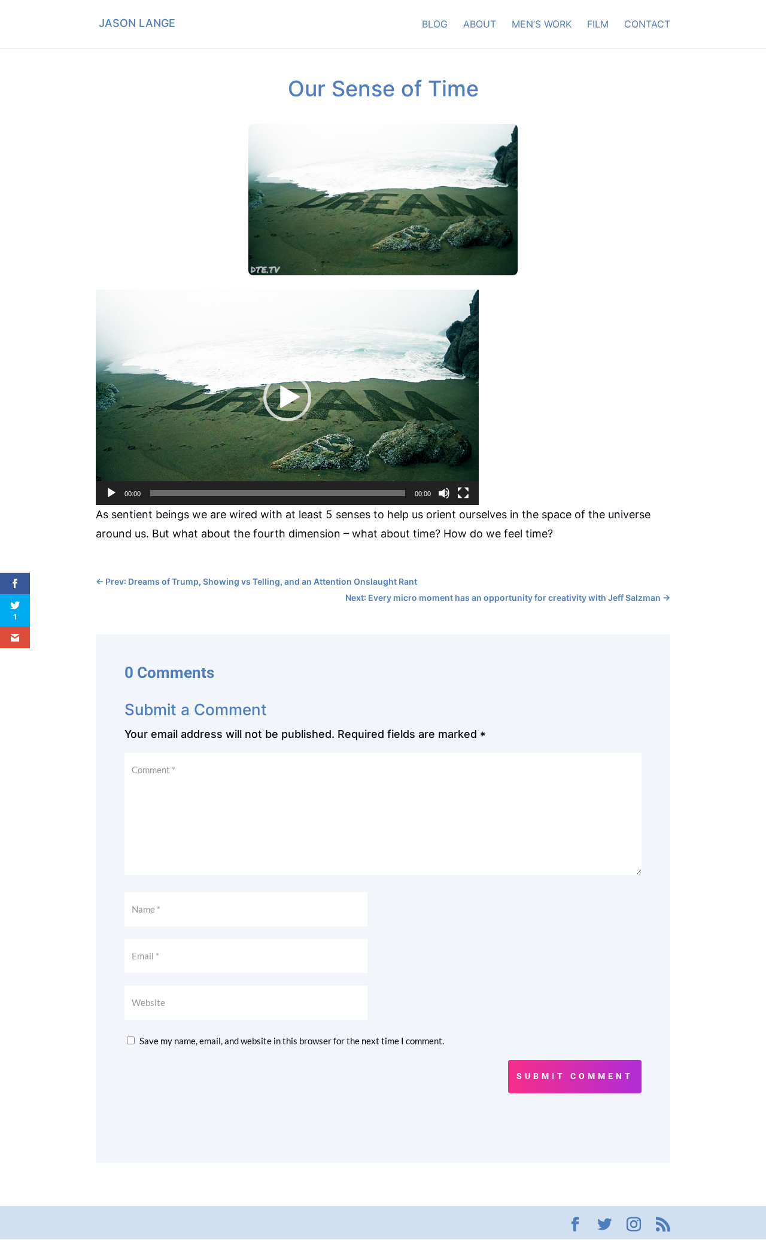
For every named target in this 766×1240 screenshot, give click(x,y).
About (479, 25)
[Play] (111, 493)
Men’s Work (542, 25)
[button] (287, 397)
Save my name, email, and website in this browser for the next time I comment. (291, 1040)
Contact (647, 25)
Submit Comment (574, 1076)
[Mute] (444, 493)
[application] (287, 397)
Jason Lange (137, 23)
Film (598, 25)
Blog (435, 25)
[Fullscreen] (463, 493)
